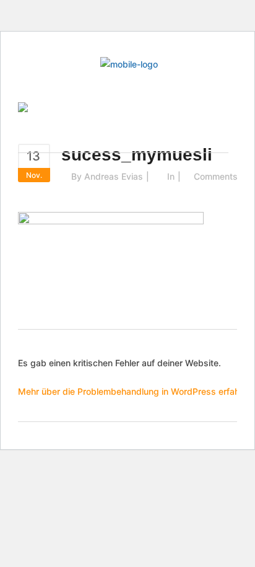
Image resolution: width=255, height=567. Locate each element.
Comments (216, 176)
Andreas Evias (113, 176)
